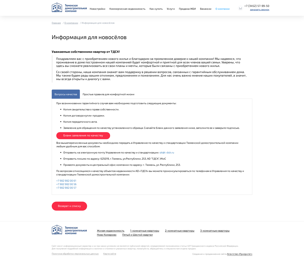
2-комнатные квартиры (179, 230)
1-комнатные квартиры (144, 230)
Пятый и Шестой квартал (137, 234)
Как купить (156, 8)
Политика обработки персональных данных (75, 253)
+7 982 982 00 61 (66, 180)
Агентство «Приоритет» (239, 253)
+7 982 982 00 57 (66, 187)
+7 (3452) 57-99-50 (256, 5)
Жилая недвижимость (110, 230)
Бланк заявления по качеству (83, 135)
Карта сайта (109, 253)
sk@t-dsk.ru (167, 152)
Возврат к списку (69, 205)
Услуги (171, 8)
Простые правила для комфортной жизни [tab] (108, 94)
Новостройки (97, 8)
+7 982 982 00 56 (66, 184)
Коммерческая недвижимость (127, 8)
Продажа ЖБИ (187, 8)
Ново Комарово (106, 234)
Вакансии (205, 8)
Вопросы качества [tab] (66, 94)
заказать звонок (259, 9)
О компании (223, 8)
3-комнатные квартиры (215, 230)
